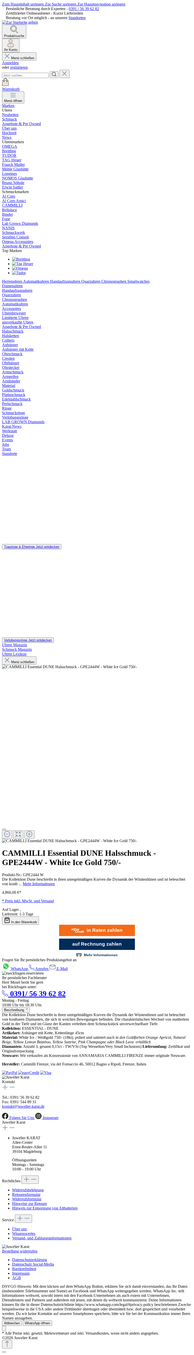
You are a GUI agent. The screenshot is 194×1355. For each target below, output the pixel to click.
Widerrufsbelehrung (28, 1190)
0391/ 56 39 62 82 (37, 993)
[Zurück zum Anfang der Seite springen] (7, 1344)
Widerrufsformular (26, 1199)
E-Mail (62, 969)
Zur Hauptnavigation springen (101, 4)
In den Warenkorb (24, 922)
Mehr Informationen (39, 884)
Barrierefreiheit (24, 1269)
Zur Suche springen (61, 4)
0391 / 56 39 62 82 (84, 9)
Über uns (19, 1229)
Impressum (21, 1273)
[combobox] (25, 75)
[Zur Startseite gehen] (20, 22)
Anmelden (10, 63)
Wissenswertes (23, 1233)
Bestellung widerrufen (19, 1251)
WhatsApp (20, 969)
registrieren (19, 67)
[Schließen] (4, 1352)
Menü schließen (22, 58)
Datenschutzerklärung (29, 1260)
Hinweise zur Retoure (29, 1203)
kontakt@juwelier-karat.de (23, 1106)
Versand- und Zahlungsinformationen (41, 1238)
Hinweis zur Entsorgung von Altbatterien (45, 1208)
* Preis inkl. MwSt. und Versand (28, 901)
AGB (16, 1278)
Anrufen (42, 969)
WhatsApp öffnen (37, 1323)
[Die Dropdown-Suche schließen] (64, 74)
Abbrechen (12, 1323)
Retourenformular (26, 1194)
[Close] (4, 829)
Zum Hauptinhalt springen (23, 4)
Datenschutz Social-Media (33, 1264)
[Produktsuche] (54, 74)
